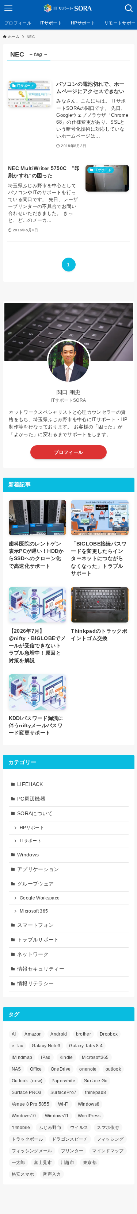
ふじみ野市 (50, 1127)
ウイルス (79, 1127)
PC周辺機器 (31, 799)
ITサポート (31, 840)
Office (36, 1069)
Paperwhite (63, 1080)
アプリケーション (38, 869)
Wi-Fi (63, 1104)
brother (83, 1034)
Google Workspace (40, 898)
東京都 (89, 1162)
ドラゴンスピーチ (70, 1139)
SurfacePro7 (63, 1092)
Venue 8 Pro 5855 (30, 1104)
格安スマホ (23, 1174)
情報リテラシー (35, 983)
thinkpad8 (95, 1092)
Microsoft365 (95, 1057)
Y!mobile (21, 1127)
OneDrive (61, 1069)
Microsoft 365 (34, 911)
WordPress (89, 1115)
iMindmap (22, 1057)
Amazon (33, 1034)
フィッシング (110, 1139)
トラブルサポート (38, 940)
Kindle (66, 1057)
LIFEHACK (30, 784)
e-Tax (17, 1045)
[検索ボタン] (129, 8)
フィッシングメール (32, 1150)
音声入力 (52, 1174)
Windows (28, 854)
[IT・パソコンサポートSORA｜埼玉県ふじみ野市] (68, 8)
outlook (113, 1069)
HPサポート (32, 827)
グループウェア (35, 884)
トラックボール (27, 1139)
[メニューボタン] (8, 8)
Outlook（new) (27, 1080)
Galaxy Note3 (46, 1045)
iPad (45, 1057)
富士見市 (43, 1162)
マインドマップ (107, 1150)
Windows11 (57, 1115)
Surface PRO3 (27, 1092)
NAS (16, 1069)
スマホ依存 (108, 1127)
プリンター (72, 1150)
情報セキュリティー (40, 969)
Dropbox (109, 1034)
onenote (87, 1069)
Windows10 (24, 1115)
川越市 (67, 1162)
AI (14, 1034)
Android (58, 1034)
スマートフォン (35, 925)
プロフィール (68, 452)
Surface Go (95, 1080)
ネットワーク (33, 954)
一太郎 (18, 1162)
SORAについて (35, 813)
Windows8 (89, 1104)
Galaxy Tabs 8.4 (86, 1045)
